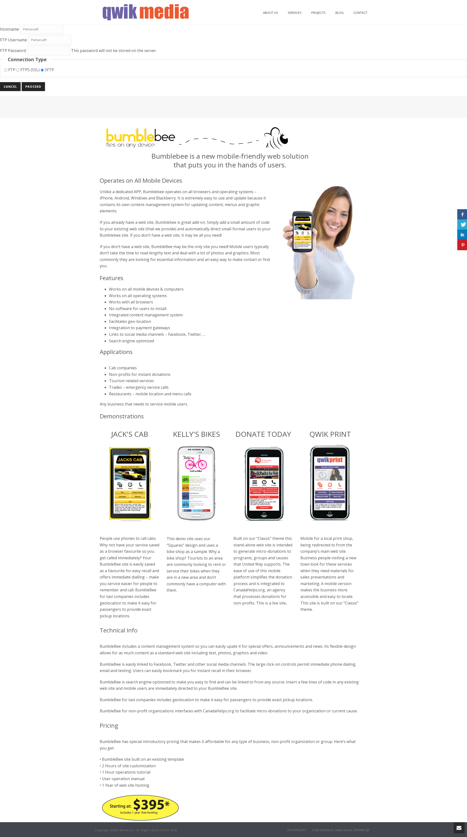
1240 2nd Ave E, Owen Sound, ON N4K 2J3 (340, 830)
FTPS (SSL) (30, 69)
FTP (11, 69)
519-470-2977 (296, 830)
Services (295, 12)
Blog (339, 12)
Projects (318, 12)
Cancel (10, 86)
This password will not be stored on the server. (78, 50)
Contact (360, 12)
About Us (270, 12)
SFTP (49, 69)
